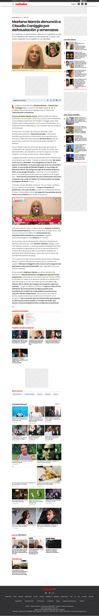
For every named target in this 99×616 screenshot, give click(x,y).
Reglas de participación (69, 601)
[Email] (60, 100)
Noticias (21, 596)
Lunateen (84, 596)
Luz (75, 596)
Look (71, 596)
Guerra (56, 394)
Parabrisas (49, 596)
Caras (15, 596)
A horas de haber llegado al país (24, 116)
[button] (59, 44)
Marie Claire (28, 596)
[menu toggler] (13, 4)
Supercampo (64, 596)
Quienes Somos (29, 601)
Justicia (39, 394)
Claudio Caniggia (29, 394)
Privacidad (50, 601)
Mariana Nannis (17, 394)
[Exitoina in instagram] (79, 4)
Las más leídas (70, 40)
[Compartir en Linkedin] (57, 100)
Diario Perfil (8, 596)
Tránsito (82, 601)
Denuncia (47, 394)
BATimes (91, 596)
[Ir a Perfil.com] (83, 1)
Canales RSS (18, 601)
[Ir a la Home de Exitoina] (22, 4)
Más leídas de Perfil (72, 115)
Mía (79, 596)
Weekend (56, 596)
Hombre (42, 596)
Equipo (58, 601)
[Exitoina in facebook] (82, 4)
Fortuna (35, 596)
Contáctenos (40, 601)
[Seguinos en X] (86, 4)
